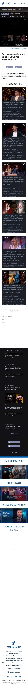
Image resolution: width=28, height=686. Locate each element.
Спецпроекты (18, 651)
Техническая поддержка (19, 663)
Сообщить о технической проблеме (17, 48)
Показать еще (14, 310)
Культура (4, 319)
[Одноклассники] (18, 67)
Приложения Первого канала (14, 655)
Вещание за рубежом (15, 672)
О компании (9, 651)
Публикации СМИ (17, 665)
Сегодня (10, 9)
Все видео (20, 658)
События (8, 665)
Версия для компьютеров (14, 668)
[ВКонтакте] (9, 67)
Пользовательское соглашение (14, 660)
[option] (7, 39)
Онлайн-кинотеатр (14, 653)
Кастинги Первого (10, 658)
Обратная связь (6, 663)
